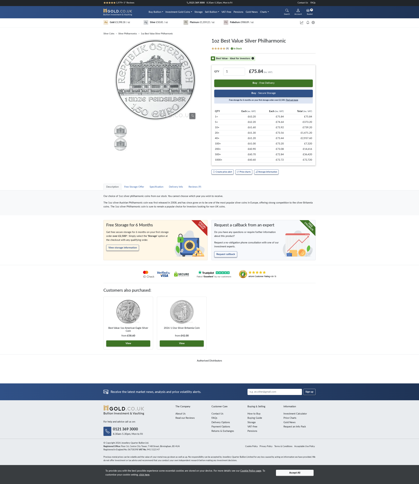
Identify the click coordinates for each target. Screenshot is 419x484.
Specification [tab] (156, 187)
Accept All (294, 473)
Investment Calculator (295, 414)
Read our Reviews (185, 418)
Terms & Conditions (283, 446)
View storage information (122, 247)
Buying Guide (254, 418)
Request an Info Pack (294, 426)
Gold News (252, 12)
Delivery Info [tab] (176, 187)
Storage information (267, 172)
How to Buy (254, 414)
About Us (180, 414)
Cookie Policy (251, 446)
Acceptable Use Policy (304, 446)
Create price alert (223, 172)
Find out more (292, 100)
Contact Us (303, 3)
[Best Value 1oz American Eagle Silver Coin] (128, 312)
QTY (216, 71)
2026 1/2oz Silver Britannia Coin (182, 328)
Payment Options (220, 426)
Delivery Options (220, 422)
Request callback (225, 254)
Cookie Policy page (250, 471)
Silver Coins (108, 34)
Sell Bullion (211, 12)
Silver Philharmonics (127, 34)
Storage (198, 12)
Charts (263, 12)
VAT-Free (226, 12)
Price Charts (289, 418)
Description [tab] (112, 187)
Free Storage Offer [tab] (134, 187)
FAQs (313, 3)
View (128, 343)
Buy (263, 83)
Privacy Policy (266, 446)
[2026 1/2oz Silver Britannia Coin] (181, 312)
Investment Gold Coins (177, 12)
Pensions (238, 12)
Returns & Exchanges (222, 431)
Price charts (245, 172)
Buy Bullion (155, 12)
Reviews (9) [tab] (195, 187)
